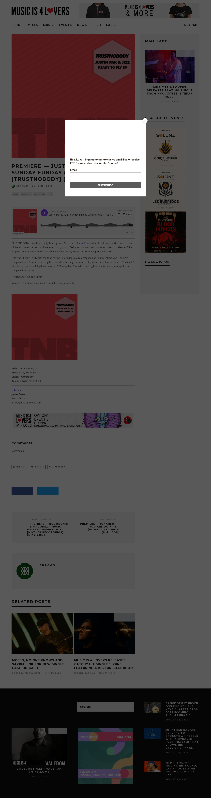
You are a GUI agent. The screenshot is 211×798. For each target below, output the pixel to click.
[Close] (145, 120)
